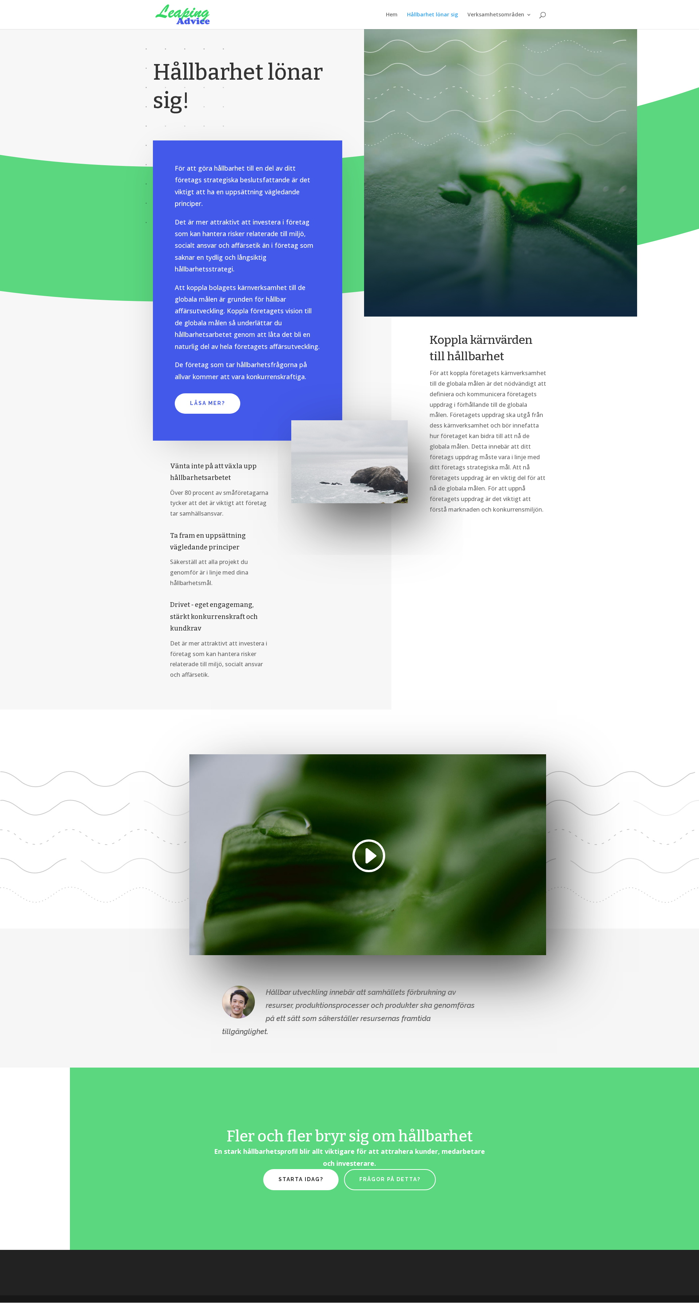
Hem (392, 15)
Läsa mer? (207, 403)
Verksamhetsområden (495, 15)
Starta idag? (301, 1179)
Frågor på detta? (389, 1179)
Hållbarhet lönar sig (432, 15)
